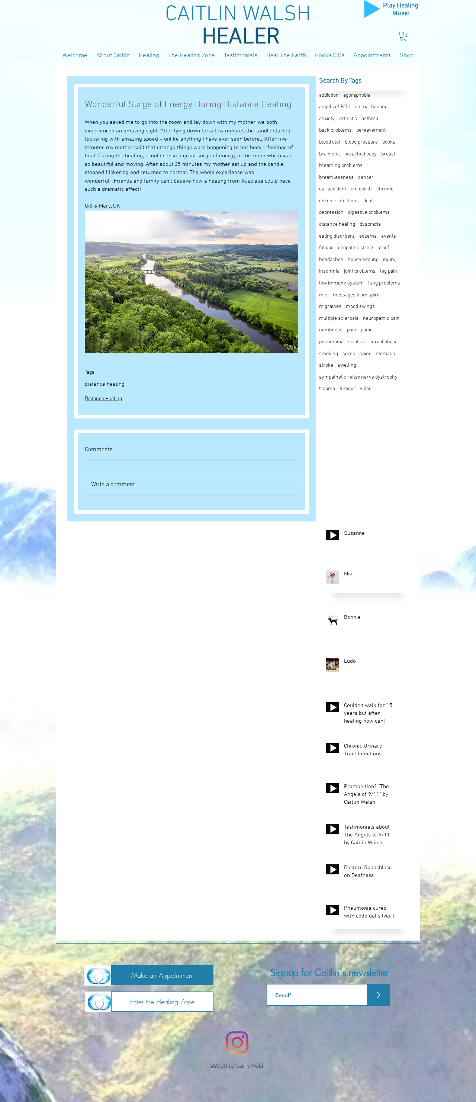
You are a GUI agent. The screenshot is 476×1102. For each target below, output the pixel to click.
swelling (347, 365)
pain (351, 330)
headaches (331, 260)
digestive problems (369, 212)
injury (389, 260)
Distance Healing (103, 399)
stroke (326, 365)
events (388, 236)
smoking (328, 354)
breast (388, 154)
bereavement (371, 130)
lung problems (384, 283)
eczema (368, 236)
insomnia (329, 271)
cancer (366, 177)
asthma (369, 119)
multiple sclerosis (338, 318)
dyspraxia (370, 224)
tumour (348, 389)
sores (348, 354)
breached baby (360, 154)
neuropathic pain (381, 318)
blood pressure (361, 142)
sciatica (356, 342)
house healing (363, 260)
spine (366, 354)
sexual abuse (383, 342)
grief (384, 248)
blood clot (329, 142)
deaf (368, 201)
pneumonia (331, 342)
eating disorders (337, 236)
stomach (385, 354)
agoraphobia (356, 95)
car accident (332, 189)
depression (331, 212)
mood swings (360, 306)
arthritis (348, 119)
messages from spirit (356, 295)
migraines (330, 306)
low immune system (341, 283)
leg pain (388, 271)
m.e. (323, 295)
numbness (330, 330)
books (388, 142)
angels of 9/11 (334, 107)
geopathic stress (356, 248)
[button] (403, 36)
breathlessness (336, 177)
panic (367, 330)
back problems (335, 130)
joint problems (360, 271)
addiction (329, 95)
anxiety (327, 119)
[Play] (372, 9)
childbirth (361, 189)
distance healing (105, 384)
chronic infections (339, 201)
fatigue (326, 248)
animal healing (371, 107)
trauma (327, 389)
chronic (384, 189)
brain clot (329, 154)
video (366, 389)
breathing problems (341, 166)
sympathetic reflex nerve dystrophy (358, 377)
